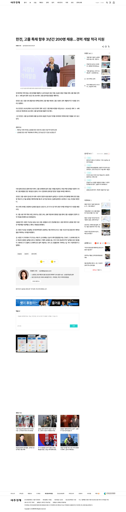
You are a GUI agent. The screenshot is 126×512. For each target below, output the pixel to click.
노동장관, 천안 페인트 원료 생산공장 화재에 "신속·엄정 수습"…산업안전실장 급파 (53, 274)
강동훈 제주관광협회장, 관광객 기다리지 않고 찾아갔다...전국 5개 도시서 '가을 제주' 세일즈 (98, 168)
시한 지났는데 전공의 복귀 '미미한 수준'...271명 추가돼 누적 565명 (25, 429)
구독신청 (21, 493)
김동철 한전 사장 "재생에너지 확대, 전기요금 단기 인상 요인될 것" (36, 132)
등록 (74, 326)
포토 (72, 2)
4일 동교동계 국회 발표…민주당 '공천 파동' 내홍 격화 (25, 448)
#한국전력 (34, 254)
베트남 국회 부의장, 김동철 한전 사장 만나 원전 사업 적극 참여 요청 (37, 130)
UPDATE (106, 153)
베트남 (108, 243)
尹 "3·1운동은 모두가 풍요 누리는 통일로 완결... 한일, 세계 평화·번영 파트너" (47, 448)
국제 (66, 2)
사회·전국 (59, 2)
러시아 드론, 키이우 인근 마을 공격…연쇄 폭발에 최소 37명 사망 (97, 176)
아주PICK (87, 200)
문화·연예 (79, 2)
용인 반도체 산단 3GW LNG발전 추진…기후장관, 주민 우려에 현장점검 (50, 277)
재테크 (41, 2)
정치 (53, 2)
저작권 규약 (71, 493)
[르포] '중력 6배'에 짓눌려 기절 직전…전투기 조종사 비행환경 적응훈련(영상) (47, 430)
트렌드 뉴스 (87, 53)
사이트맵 (89, 493)
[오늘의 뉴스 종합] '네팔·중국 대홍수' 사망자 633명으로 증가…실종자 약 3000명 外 (97, 183)
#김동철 (20, 254)
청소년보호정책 (60, 493)
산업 (35, 2)
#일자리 (26, 254)
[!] (109, 53)
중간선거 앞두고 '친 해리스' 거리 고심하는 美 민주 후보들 (98, 161)
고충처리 (80, 493)
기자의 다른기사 (35, 281)
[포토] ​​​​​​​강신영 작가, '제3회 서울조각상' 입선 (97, 190)
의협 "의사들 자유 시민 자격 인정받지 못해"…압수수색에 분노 (69, 448)
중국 (25, 2)
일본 (103, 243)
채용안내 (30, 493)
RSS (96, 493)
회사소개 (13, 493)
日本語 (102, 2)
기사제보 (38, 493)
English (97, 2)
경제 (47, 2)
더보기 (93, 270)
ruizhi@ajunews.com (45, 271)
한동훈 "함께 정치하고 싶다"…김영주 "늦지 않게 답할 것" (69, 429)
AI (30, 2)
